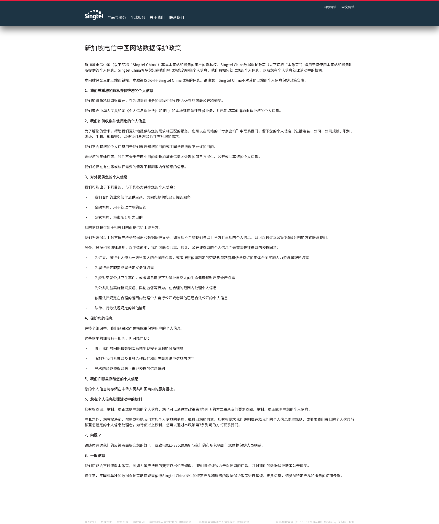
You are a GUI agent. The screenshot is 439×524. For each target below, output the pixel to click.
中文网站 (347, 7)
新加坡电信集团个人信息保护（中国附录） (225, 522)
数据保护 (106, 522)
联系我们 (176, 17)
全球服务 (138, 17)
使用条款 (122, 522)
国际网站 (330, 7)
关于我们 (157, 17)
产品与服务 (116, 17)
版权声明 (139, 522)
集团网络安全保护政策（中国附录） (172, 522)
